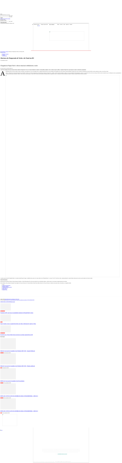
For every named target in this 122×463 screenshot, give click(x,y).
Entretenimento (4, 55)
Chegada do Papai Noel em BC (7, 287)
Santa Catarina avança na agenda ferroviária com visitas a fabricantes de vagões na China (18, 323)
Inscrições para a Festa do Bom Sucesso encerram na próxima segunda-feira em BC (16, 334)
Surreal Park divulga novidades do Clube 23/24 (12, 299)
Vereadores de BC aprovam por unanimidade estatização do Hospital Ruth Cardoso (16, 312)
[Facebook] (85, 24)
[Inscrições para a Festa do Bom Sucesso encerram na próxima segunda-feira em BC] (5, 332)
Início (1, 51)
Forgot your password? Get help (5, 18)
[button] (89, 49)
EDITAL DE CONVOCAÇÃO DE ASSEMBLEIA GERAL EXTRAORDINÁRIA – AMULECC (19, 411)
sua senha (10, 16)
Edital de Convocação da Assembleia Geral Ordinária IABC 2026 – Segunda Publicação (17, 350)
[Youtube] (89, 24)
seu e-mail (10, 21)
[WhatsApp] (12, 62)
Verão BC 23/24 (4, 289)
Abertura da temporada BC (6, 285)
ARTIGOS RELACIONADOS (5, 301)
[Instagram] (87, 24)
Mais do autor (12, 301)
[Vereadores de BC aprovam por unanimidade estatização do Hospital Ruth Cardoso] (5, 310)
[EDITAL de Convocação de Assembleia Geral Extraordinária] (8, 379)
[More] (15, 62)
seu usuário (11, 15)
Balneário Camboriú (5, 51)
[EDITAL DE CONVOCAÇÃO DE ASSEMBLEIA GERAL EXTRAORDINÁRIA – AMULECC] (8, 394)
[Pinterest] (8, 62)
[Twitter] (88, 24)
